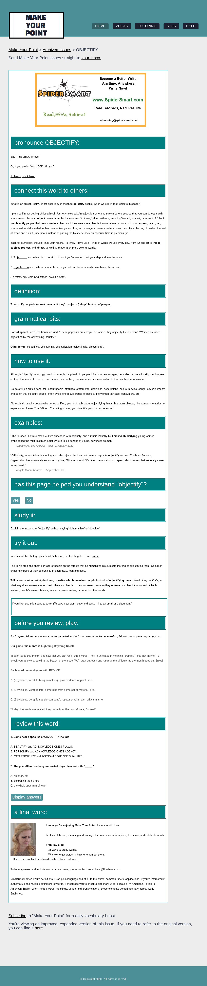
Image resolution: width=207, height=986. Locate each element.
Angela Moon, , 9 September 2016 (40, 470)
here (39, 928)
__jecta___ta (21, 267)
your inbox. (91, 58)
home (100, 26)
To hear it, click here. (23, 176)
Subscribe (17, 916)
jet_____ (22, 257)
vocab (122, 26)
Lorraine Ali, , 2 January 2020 (44, 445)
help (190, 26)
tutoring (147, 26)
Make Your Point (23, 49)
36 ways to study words (62, 849)
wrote (95, 556)
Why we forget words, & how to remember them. (76, 854)
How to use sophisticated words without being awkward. (45, 859)
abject (40, 247)
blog (171, 26)
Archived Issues (57, 49)
